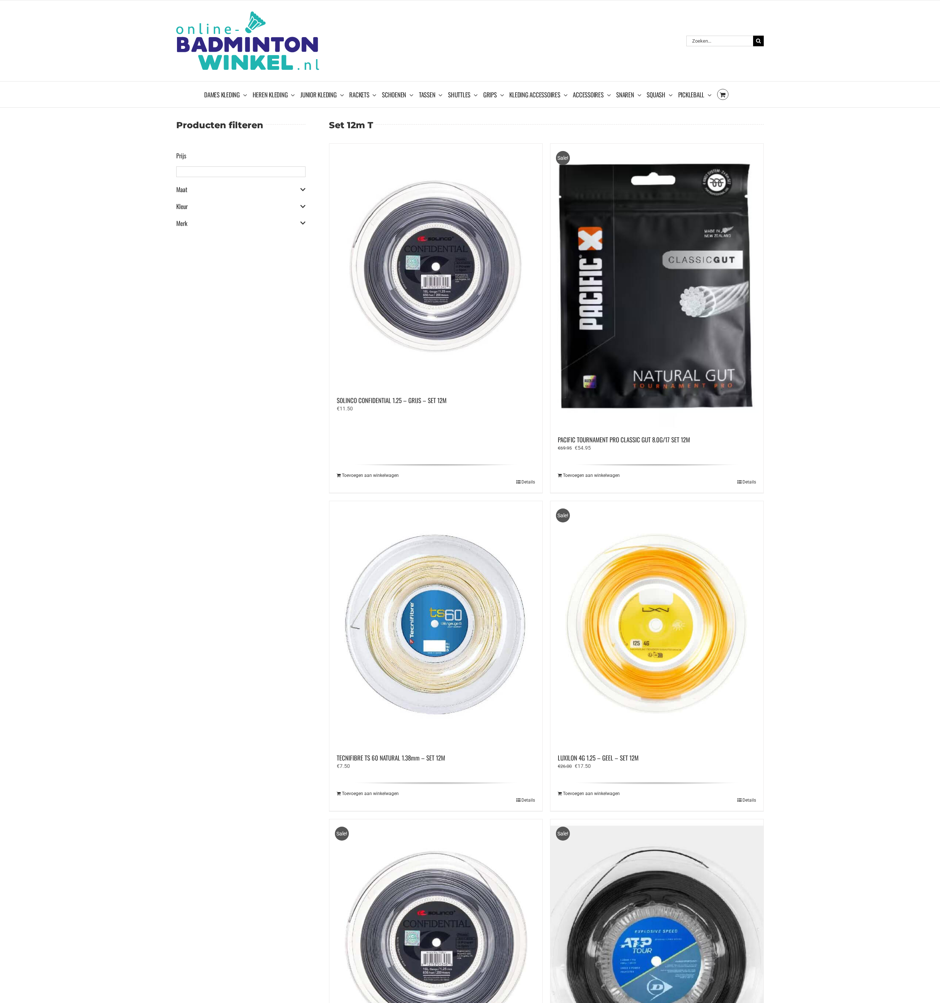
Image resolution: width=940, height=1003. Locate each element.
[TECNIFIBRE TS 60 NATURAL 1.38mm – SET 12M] (435, 623)
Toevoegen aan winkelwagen (370, 475)
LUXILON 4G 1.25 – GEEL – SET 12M (598, 757)
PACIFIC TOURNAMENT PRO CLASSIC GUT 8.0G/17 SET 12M (624, 439)
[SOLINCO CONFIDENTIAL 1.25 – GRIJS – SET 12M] (435, 266)
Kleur (182, 206)
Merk (181, 223)
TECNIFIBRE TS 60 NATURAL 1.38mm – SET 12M (391, 757)
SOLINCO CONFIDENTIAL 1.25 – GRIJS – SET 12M (391, 400)
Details (528, 482)
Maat (181, 189)
